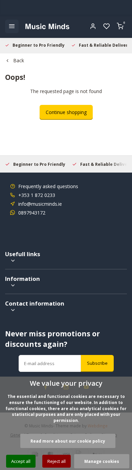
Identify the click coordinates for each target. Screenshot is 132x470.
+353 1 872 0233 (36, 195)
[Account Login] (93, 26)
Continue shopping (66, 112)
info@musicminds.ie (40, 204)
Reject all (56, 461)
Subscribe (97, 363)
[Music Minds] (47, 26)
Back (18, 60)
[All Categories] (12, 26)
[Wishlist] (106, 26)
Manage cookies (101, 461)
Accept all (20, 461)
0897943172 (31, 212)
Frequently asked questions (48, 186)
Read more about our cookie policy (67, 441)
